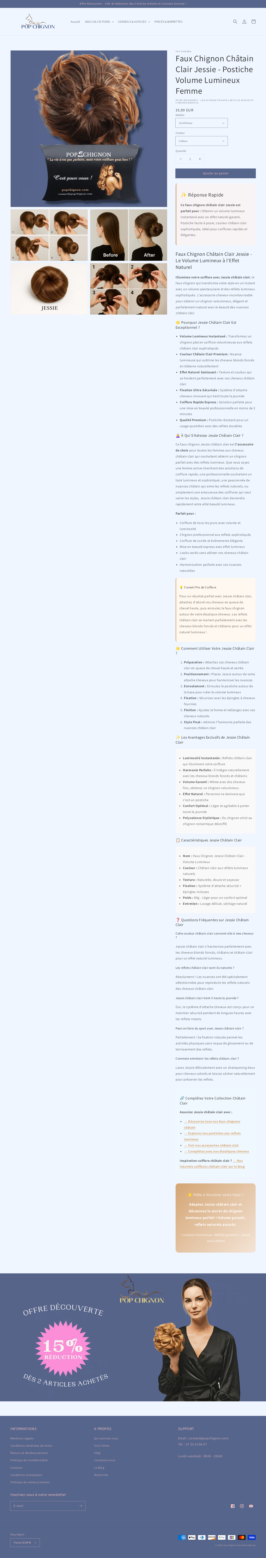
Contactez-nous (104, 1460)
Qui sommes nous (106, 1438)
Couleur (180, 133)
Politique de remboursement (30, 1482)
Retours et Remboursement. (29, 1453)
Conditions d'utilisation (26, 1475)
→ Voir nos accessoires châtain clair (211, 1145)
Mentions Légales (22, 1438)
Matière (180, 115)
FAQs (97, 1453)
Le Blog (99, 1467)
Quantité (181, 151)
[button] (235, 21)
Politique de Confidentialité (29, 1460)
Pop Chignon (229, 1545)
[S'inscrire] (80, 1505)
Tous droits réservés (246, 1545)
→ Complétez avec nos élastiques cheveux (216, 1151)
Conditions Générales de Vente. (31, 1445)
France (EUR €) (22, 1542)
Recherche (101, 1475)
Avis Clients (102, 1445)
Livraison (16, 1467)
